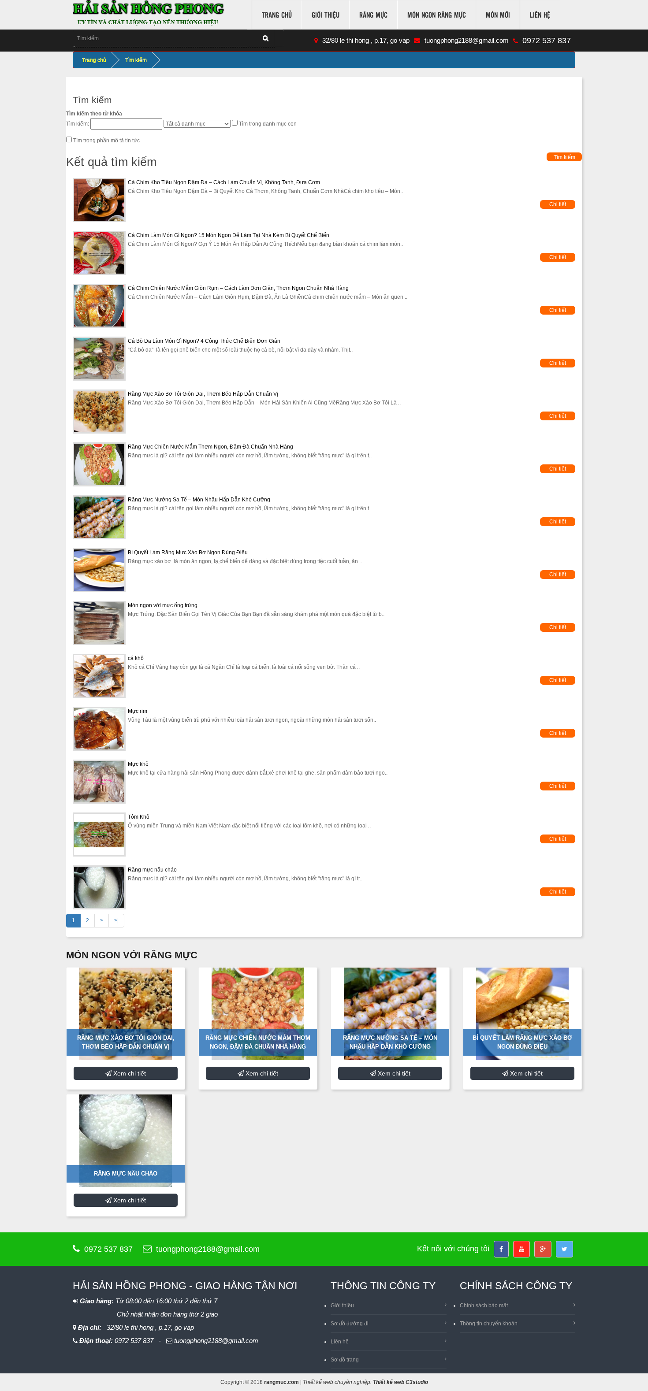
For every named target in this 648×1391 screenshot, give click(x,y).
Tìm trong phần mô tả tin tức (106, 140)
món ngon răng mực (436, 15)
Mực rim (137, 711)
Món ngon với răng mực (131, 955)
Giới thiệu (325, 15)
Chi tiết (557, 204)
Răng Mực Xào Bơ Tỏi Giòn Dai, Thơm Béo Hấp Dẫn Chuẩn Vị (203, 394)
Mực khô (138, 764)
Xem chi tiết (129, 1073)
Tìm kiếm (136, 60)
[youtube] (521, 1249)
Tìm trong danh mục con (268, 124)
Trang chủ (277, 15)
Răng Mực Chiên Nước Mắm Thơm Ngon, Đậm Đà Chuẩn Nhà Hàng (210, 447)
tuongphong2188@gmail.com (467, 40)
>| (116, 920)
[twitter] (564, 1249)
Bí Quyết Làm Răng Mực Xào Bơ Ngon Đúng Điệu (188, 552)
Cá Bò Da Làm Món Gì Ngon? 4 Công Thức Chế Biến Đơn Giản (204, 341)
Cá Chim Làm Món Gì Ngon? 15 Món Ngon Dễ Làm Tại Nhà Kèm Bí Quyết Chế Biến (228, 235)
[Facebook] (501, 1249)
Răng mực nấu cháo (152, 870)
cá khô (136, 658)
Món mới (498, 15)
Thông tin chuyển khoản (489, 1324)
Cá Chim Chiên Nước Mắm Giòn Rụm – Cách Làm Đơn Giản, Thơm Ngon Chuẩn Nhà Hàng (238, 288)
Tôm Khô (138, 817)
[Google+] (542, 1249)
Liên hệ (540, 15)
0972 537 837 (546, 40)
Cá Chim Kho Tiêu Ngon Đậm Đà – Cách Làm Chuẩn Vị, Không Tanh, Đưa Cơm (224, 182)
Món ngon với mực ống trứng (162, 605)
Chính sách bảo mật (484, 1305)
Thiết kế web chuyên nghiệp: (337, 1382)
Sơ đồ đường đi (350, 1324)
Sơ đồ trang (345, 1360)
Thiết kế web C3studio (400, 1382)
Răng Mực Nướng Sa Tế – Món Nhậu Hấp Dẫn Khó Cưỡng (199, 500)
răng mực (373, 15)
